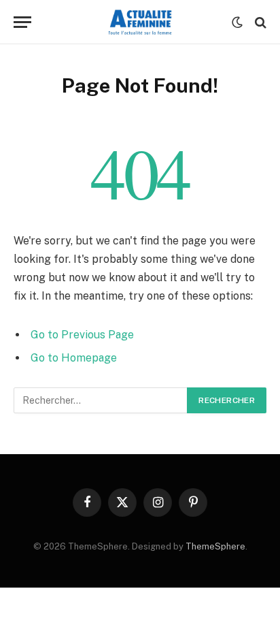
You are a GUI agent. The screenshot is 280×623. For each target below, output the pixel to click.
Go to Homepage (74, 357)
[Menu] (22, 22)
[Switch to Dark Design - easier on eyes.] (237, 22)
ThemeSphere (215, 546)
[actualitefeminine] (140, 22)
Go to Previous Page (82, 334)
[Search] (259, 22)
